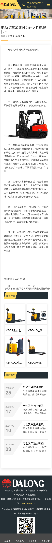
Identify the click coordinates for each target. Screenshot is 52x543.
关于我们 (20, 490)
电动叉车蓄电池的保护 (39, 288)
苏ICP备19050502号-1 (28, 513)
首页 (12, 35)
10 (8, 430)
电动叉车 (12, 49)
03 (8, 449)
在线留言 (32, 494)
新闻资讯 (20, 35)
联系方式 (20, 494)
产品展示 (32, 490)
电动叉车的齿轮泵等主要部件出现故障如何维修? (27, 288)
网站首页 (9, 490)
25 (8, 392)
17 (8, 411)
